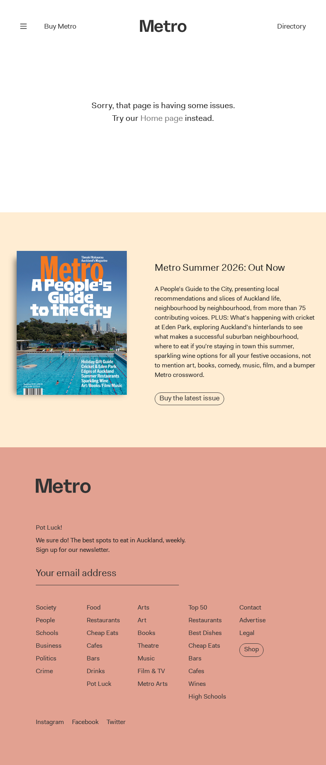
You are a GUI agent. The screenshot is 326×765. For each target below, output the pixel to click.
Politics (46, 658)
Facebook (85, 722)
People (45, 620)
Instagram (50, 722)
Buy (60, 26)
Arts (143, 607)
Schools (47, 633)
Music (146, 658)
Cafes (95, 645)
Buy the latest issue (189, 398)
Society (46, 607)
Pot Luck (99, 684)
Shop (251, 649)
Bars (93, 658)
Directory (291, 26)
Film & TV (151, 671)
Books (146, 633)
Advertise (252, 620)
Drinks (96, 671)
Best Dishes (205, 633)
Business (49, 645)
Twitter (116, 722)
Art (142, 620)
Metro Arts (153, 684)
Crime (44, 671)
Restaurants (103, 620)
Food (94, 607)
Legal (246, 633)
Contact (250, 607)
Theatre (148, 645)
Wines (197, 684)
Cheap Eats (102, 633)
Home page (161, 118)
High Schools (207, 696)
